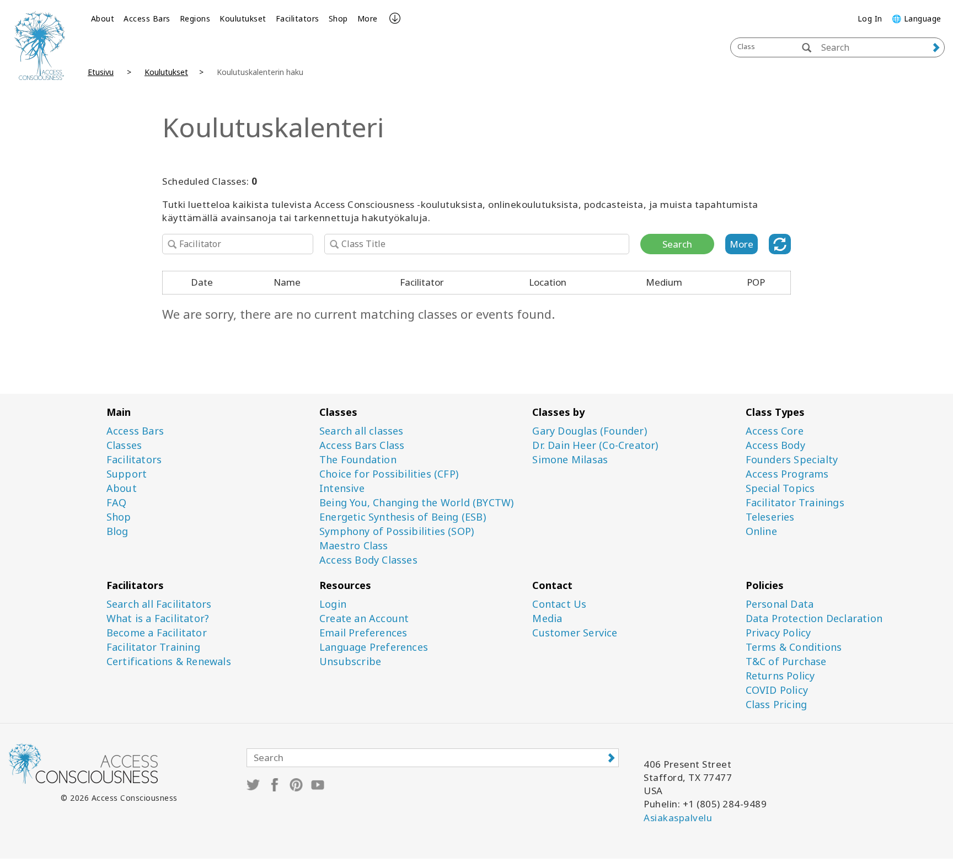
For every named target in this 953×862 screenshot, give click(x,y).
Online (761, 531)
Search (677, 244)
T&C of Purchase (786, 661)
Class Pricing (776, 704)
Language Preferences (373, 647)
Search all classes (361, 431)
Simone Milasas (570, 459)
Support (126, 474)
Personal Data (780, 604)
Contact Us (559, 604)
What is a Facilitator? (157, 618)
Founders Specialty (792, 459)
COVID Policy (777, 690)
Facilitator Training (153, 647)
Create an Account (364, 618)
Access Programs (787, 474)
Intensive (342, 488)
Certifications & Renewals (168, 661)
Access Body (775, 445)
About (103, 18)
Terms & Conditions (794, 647)
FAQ (116, 502)
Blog (117, 531)
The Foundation (358, 459)
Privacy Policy (778, 633)
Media (547, 618)
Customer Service (574, 633)
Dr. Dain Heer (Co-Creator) (595, 445)
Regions (195, 18)
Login (332, 604)
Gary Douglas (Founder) (589, 431)
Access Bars (147, 18)
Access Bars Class (361, 445)
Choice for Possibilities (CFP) (388, 474)
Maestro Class (353, 546)
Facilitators (297, 18)
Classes (124, 445)
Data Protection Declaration (814, 618)
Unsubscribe (350, 661)
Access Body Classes (368, 560)
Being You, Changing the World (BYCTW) (416, 502)
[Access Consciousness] (39, 45)
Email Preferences (363, 633)
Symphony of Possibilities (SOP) (396, 531)
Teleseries (770, 517)
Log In (870, 18)
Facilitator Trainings (795, 502)
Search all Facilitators (159, 604)
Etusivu (101, 72)
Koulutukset (242, 18)
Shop (338, 18)
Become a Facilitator (156, 633)
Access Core (775, 431)
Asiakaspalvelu (678, 817)
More (367, 18)
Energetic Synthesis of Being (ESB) (402, 517)
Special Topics (780, 488)
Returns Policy (780, 676)
